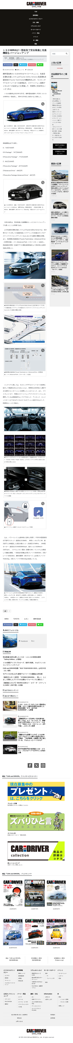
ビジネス (7, 975)
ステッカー (8, 999)
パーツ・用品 (35, 33)
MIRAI (6, 619)
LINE (40, 64)
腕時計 (6, 1004)
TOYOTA (16, 619)
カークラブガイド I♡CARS (36, 1009)
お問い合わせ (19, 1021)
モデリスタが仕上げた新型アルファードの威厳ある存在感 (22, 674)
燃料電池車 (37, 619)
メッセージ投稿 (64, 999)
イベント (35, 36)
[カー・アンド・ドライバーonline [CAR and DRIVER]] (36, 4)
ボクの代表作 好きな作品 (37, 1002)
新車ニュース (20, 69)
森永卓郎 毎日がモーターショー (37, 978)
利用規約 (52, 1014)
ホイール (20, 999)
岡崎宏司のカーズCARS (36, 974)
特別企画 (20, 980)
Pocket (32, 64)
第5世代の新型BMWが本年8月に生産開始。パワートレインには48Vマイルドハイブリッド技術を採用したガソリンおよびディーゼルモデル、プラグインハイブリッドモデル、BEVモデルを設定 (60, 188)
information (48, 994)
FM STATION (8, 1001)
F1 (47, 976)
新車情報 (35, 15)
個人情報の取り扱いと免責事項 (19, 1014)
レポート (61, 976)
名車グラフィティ (36, 999)
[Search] (67, 53)
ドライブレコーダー (23, 1004)
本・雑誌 (35, 40)
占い (33, 997)
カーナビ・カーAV (23, 1002)
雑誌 (60, 997)
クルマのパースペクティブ (10, 983)
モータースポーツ (36, 29)
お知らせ (47, 997)
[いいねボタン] (5, 611)
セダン (26, 619)
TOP (36, 11)
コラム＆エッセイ (36, 26)
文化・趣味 (36, 22)
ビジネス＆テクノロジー (36, 19)
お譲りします (48, 999)
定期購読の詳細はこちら (60, 152)
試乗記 (20, 978)
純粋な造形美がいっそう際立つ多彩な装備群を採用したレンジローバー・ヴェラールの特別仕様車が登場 (59, 214)
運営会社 (19, 1018)
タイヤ (20, 997)
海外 (46, 973)
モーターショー (63, 973)
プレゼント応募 (64, 1002)
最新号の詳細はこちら (60, 146)
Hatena (23, 64)
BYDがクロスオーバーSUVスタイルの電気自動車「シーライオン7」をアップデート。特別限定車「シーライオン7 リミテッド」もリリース (59, 239)
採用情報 (52, 1018)
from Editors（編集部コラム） (37, 986)
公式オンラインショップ (9, 995)
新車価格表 (21, 976)
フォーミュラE (50, 978)
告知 (60, 978)
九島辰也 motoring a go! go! (37, 982)
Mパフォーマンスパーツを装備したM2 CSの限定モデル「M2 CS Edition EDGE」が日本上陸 (60, 289)
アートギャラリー (36, 1006)
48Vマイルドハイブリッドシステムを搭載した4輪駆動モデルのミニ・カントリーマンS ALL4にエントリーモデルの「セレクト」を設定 (59, 265)
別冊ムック (61, 1006)
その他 (20, 1006)
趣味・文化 (34, 994)
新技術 (6, 978)
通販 (36, 44)
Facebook (8, 64)
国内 (46, 982)
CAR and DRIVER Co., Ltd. (34, 1037)
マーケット (8, 980)
